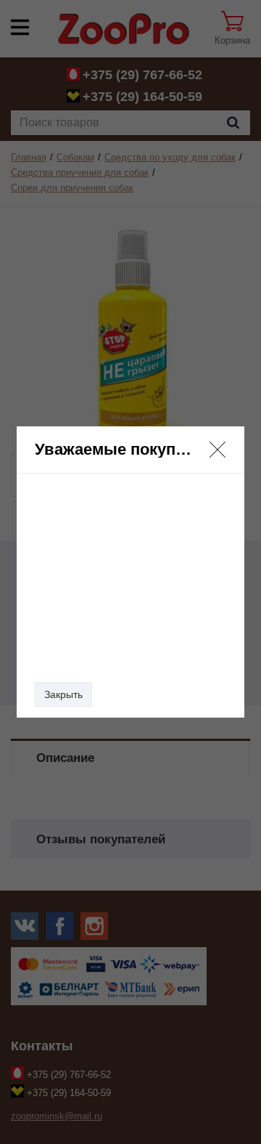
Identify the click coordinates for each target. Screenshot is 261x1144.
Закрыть (63, 694)
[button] (217, 449)
